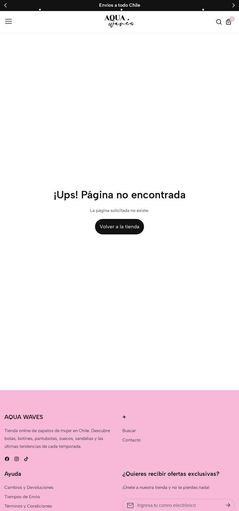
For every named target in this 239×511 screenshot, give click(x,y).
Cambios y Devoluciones (28, 487)
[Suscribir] (228, 505)
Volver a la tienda (119, 226)
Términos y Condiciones (28, 506)
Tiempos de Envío (22, 496)
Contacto (131, 440)
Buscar (129, 430)
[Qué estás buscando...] (220, 22)
